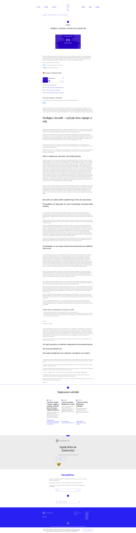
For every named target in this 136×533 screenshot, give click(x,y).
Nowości (54, 7)
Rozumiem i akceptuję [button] (88, 530)
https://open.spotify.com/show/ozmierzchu (55, 92)
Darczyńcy (45, 516)
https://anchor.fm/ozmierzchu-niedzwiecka (55, 87)
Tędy (60, 458)
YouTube (86, 515)
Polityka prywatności (77, 512)
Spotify (86, 517)
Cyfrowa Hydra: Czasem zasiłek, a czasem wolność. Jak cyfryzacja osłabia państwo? (53, 406)
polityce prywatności (82, 526)
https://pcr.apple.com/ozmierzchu (53, 90)
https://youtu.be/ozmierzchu (51, 84)
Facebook (87, 514)
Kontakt (97, 7)
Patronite (86, 518)
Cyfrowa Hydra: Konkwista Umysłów (82, 404)
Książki (83, 7)
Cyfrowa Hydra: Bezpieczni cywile (68, 403)
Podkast (46, 7)
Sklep (90, 7)
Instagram (87, 512)
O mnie (38, 7)
